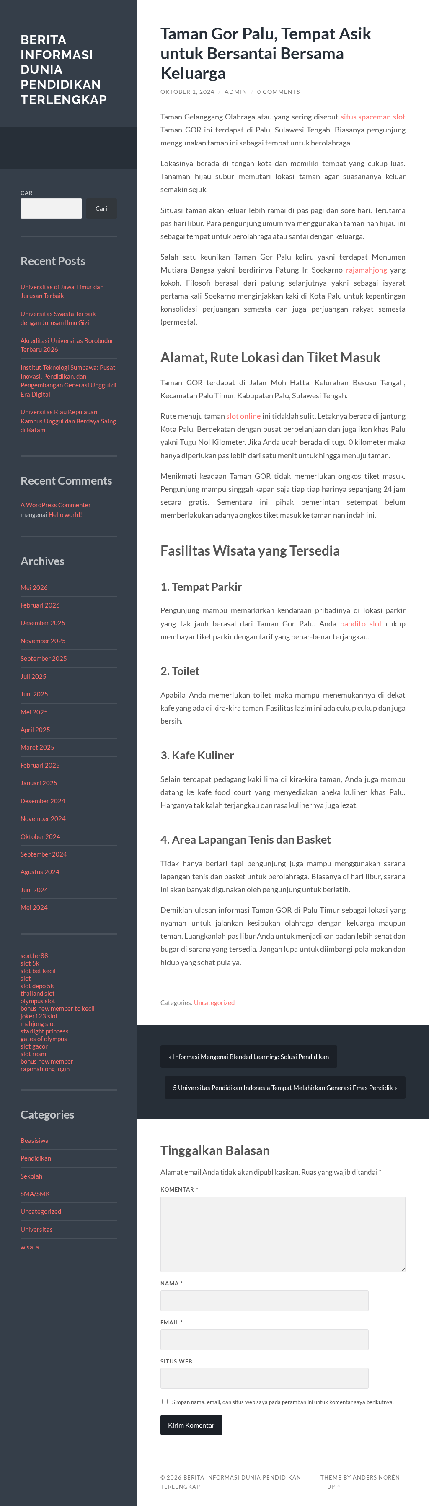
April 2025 (35, 729)
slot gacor (34, 1046)
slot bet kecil (38, 970)
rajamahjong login (45, 1068)
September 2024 (44, 854)
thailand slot (38, 993)
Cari (28, 193)
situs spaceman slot (373, 116)
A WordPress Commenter (56, 505)
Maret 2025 (37, 747)
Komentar (179, 1189)
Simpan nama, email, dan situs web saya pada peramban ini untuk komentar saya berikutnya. (283, 1402)
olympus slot (38, 1001)
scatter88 (34, 955)
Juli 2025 (34, 676)
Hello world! (65, 514)
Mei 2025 (34, 712)
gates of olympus (44, 1038)
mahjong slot (38, 1023)
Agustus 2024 (40, 871)
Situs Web (176, 1361)
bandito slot (361, 623)
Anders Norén (376, 1477)
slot (26, 978)
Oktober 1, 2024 (187, 91)
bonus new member (47, 1061)
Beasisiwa (35, 1140)
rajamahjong (366, 269)
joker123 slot (39, 1016)
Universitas (37, 1229)
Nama (171, 1283)
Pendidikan (36, 1158)
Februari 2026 (40, 605)
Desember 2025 (43, 622)
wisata (30, 1247)
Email (171, 1322)
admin (236, 91)
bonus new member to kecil (58, 1008)
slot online (243, 416)
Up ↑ (334, 1486)
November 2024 (43, 818)
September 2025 (44, 658)
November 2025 (43, 640)
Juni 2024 (34, 889)
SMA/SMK (35, 1193)
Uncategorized (41, 1211)
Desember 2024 (43, 801)
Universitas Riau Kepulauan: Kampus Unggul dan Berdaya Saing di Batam (68, 421)
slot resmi (34, 1053)
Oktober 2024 (40, 836)
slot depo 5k (37, 985)
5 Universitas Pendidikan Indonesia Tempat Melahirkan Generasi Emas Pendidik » (285, 1087)
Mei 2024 (34, 907)
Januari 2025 (39, 783)
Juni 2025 (34, 694)
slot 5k (30, 963)
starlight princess (45, 1031)
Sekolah (31, 1176)
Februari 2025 (40, 765)
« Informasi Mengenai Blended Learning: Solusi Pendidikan (249, 1056)
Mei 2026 (34, 587)
